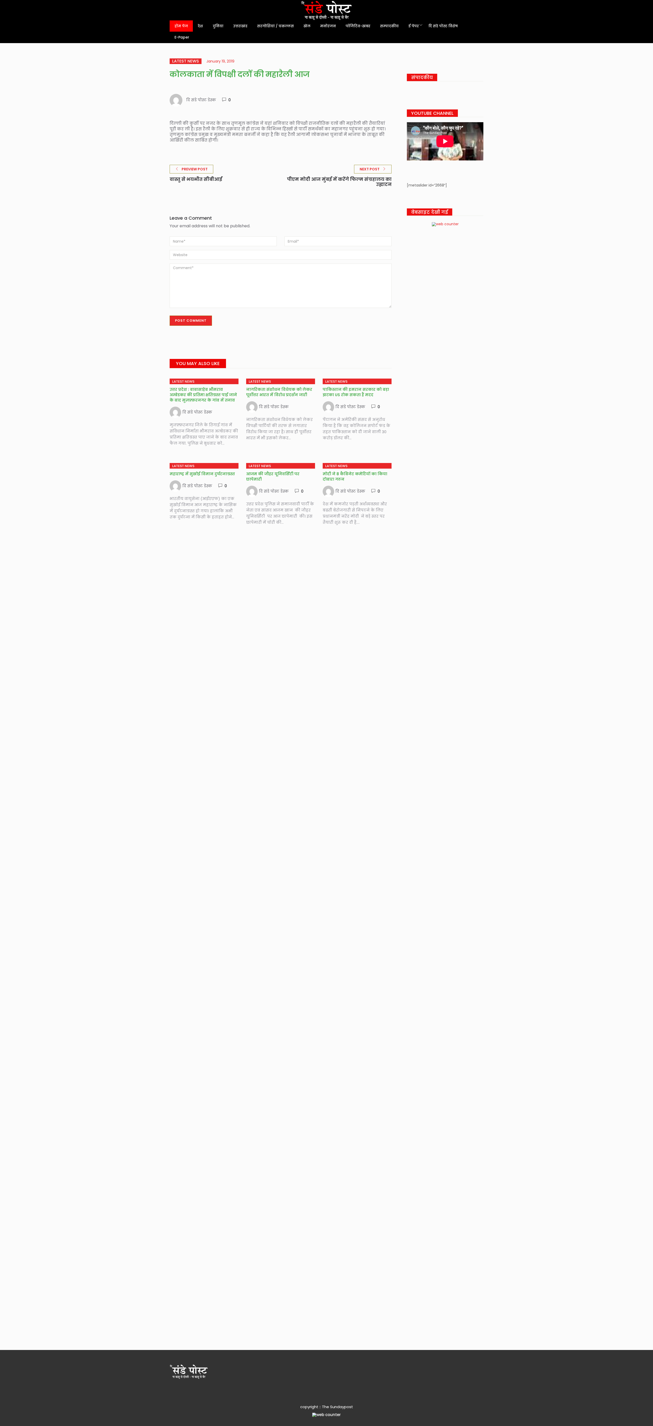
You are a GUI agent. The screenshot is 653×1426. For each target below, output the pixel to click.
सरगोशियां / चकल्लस (275, 26)
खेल (307, 26)
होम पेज (181, 26)
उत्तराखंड (240, 26)
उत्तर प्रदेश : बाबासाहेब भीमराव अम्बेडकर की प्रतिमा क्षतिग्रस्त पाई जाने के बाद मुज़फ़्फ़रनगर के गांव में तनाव (203, 395)
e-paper (181, 37)
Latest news (185, 61)
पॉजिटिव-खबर (358, 26)
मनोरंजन (328, 26)
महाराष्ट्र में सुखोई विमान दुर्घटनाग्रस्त (202, 474)
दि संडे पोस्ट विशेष (443, 26)
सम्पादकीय (389, 26)
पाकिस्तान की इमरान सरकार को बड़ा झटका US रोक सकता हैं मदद (356, 392)
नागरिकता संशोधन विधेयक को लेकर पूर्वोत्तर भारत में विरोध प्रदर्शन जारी (279, 392)
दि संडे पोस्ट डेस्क (201, 100)
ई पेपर (413, 26)
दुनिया (218, 26)
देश (200, 26)
